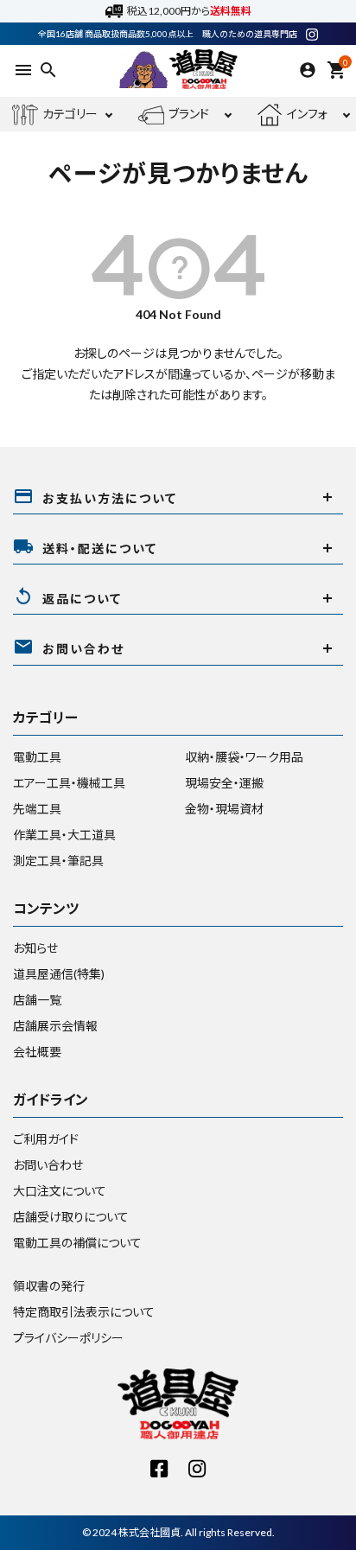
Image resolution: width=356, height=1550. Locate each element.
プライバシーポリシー (68, 1337)
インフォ (307, 113)
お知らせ (35, 948)
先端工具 (37, 808)
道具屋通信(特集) (59, 973)
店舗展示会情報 (55, 1025)
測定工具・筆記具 (58, 860)
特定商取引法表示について (84, 1311)
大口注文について (59, 1190)
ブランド (188, 113)
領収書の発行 (49, 1286)
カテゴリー (70, 113)
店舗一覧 (37, 999)
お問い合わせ (48, 1165)
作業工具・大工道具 (64, 834)
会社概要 (37, 1051)
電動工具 (37, 756)
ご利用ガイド (46, 1139)
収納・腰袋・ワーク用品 (244, 756)
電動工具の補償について (77, 1242)
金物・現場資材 (224, 808)
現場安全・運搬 (224, 782)
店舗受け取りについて (71, 1216)
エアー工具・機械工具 (69, 782)
